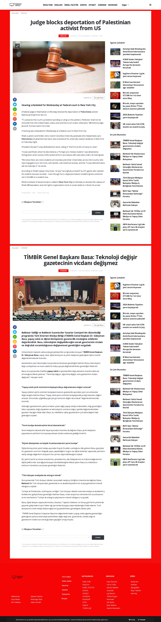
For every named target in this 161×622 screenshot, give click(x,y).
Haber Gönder (36, 602)
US (90, 123)
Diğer (124, 5)
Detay (132, 620)
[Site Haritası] (37, 588)
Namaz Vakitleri (112, 587)
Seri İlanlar (110, 602)
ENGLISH (58, 5)
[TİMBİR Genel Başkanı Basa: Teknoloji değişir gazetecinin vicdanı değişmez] (59, 298)
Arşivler (65, 590)
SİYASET (92, 5)
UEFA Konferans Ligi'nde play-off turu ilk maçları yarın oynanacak (134, 227)
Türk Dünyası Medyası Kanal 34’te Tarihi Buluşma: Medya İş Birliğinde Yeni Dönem (133, 181)
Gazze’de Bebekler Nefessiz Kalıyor (131, 203)
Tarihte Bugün (112, 596)
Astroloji (134, 593)
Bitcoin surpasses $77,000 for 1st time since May (132, 95)
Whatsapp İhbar (36, 599)
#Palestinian (26, 193)
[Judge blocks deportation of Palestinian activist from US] (59, 67)
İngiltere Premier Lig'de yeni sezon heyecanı (133, 75)
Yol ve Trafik (111, 584)
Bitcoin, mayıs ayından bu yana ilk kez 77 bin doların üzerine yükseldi (134, 106)
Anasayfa (15, 13)
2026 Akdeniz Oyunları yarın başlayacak (133, 116)
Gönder (98, 213)
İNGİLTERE (48, 5)
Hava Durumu (112, 582)
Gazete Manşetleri (113, 608)
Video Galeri (66, 581)
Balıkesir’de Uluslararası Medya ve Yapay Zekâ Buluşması (134, 156)
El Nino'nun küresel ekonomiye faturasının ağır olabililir (133, 85)
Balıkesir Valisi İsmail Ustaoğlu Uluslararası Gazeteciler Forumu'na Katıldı (133, 168)
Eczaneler (110, 590)
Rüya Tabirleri (136, 590)
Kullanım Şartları (37, 596)
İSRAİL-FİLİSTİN (71, 5)
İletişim (64, 598)
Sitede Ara (134, 582)
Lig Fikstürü (111, 593)
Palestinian (86, 112)
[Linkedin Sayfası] (28, 588)
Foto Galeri (66, 577)
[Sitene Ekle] (41, 588)
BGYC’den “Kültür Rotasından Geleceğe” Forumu (133, 194)
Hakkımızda (15, 596)
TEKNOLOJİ (87, 608)
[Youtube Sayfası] (24, 588)
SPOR (85, 602)
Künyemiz (66, 594)
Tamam (142, 620)
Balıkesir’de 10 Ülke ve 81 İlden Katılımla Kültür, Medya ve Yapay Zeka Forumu (134, 215)
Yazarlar (64, 585)
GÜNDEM (102, 5)
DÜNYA (83, 5)
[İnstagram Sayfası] (20, 588)
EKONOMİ (112, 5)
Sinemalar (110, 599)
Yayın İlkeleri (15, 599)
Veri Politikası (16, 602)
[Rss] (32, 588)
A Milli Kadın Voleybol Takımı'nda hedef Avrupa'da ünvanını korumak (132, 63)
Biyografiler (135, 587)
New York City (66, 182)
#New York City (43, 193)
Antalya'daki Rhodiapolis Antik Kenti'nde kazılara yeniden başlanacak (134, 52)
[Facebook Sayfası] (12, 588)
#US (34, 193)
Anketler (134, 584)
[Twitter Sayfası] (16, 588)
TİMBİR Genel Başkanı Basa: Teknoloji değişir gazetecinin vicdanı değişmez (133, 144)
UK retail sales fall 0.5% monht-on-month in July (134, 125)
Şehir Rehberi (111, 605)
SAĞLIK (85, 605)
